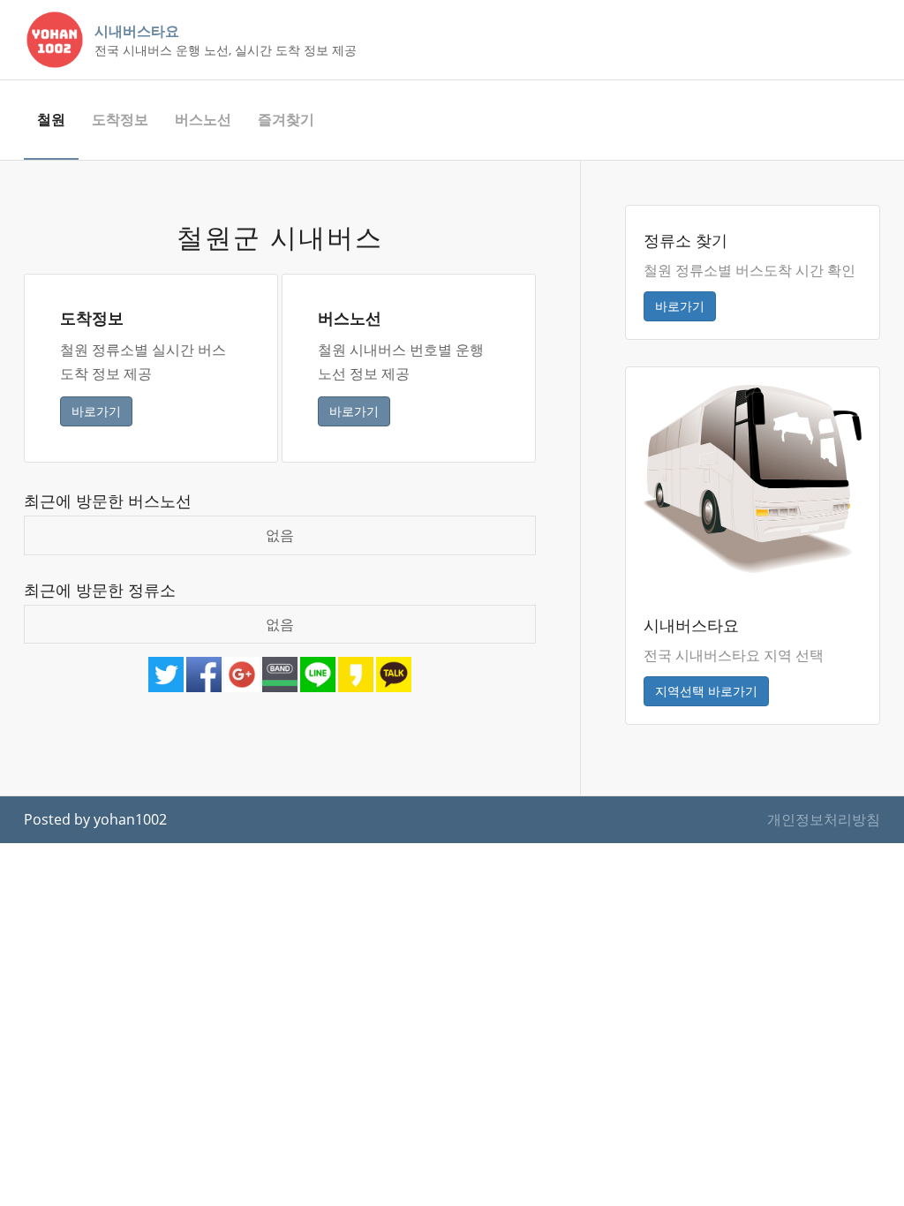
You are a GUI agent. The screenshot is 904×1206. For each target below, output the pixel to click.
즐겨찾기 (286, 119)
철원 (51, 119)
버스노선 (203, 119)
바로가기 (96, 411)
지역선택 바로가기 (706, 690)
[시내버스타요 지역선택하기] (753, 477)
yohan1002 (130, 819)
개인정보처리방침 (823, 819)
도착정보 (120, 119)
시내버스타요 (136, 31)
